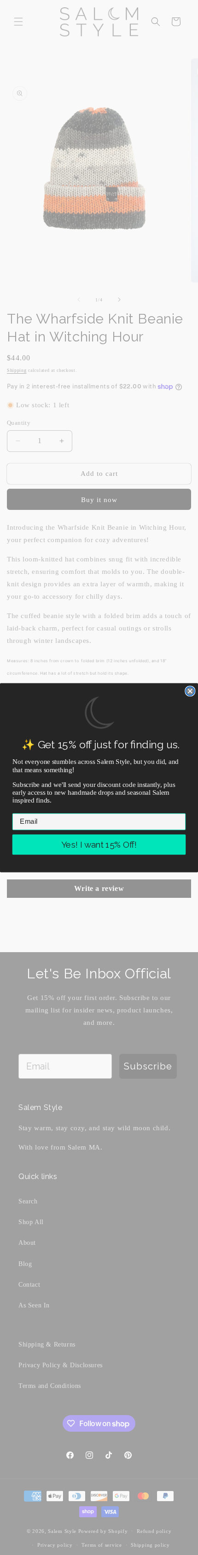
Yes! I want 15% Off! (99, 844)
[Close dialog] (190, 691)
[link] (99, 712)
